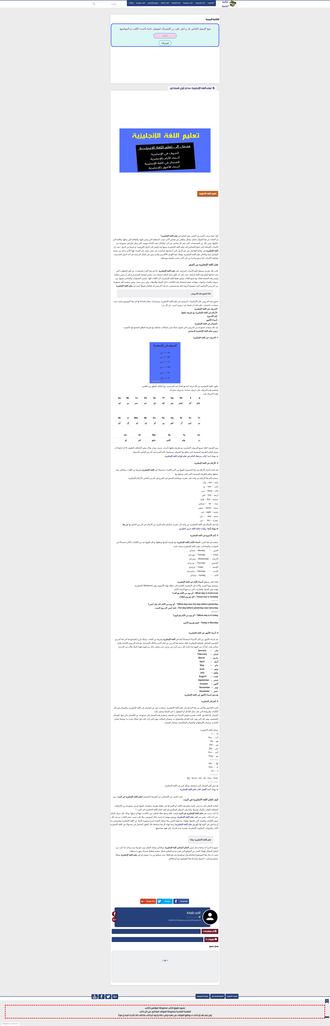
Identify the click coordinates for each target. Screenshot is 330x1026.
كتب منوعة (140, 3)
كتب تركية (165, 3)
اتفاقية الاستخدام (218, 996)
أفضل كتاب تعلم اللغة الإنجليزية (193, 789)
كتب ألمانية (176, 3)
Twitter (167, 901)
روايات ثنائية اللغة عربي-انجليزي (192, 528)
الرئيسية (211, 3)
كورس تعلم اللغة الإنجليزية (187, 824)
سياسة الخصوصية (202, 996)
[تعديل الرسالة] (200, 917)
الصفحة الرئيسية (232, 996)
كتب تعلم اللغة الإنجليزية (187, 817)
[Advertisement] (165, 65)
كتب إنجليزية (200, 3)
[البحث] (94, 4)
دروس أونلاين (153, 3)
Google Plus (150, 901)
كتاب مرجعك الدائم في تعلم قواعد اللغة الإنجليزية (186, 456)
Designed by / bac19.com (10, 1023)
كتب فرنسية (188, 3)
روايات (131, 3)
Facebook (183, 901)
